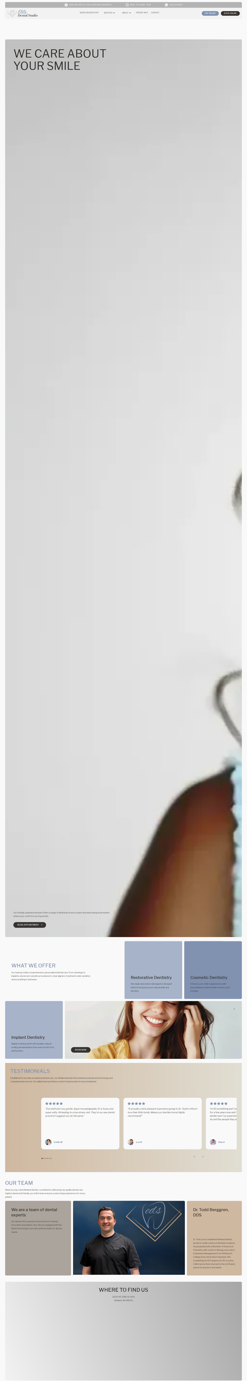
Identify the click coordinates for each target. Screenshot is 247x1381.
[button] (109, 13)
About (125, 13)
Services (108, 13)
